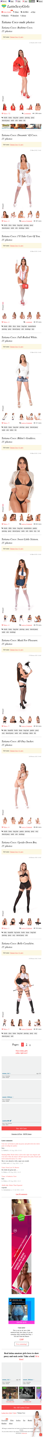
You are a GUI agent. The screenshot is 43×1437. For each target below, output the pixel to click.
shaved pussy (6, 120)
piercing (27, 118)
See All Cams (21, 1128)
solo (16, 120)
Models (6, 15)
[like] (2, 113)
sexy (3, 733)
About (24, 15)
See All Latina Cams (21, 1407)
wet (39, 531)
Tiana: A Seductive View (9, 1176)
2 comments (27, 113)
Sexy (3, 1148)
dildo (10, 326)
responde (4, 1187)
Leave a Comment (26, 221)
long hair (15, 118)
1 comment (28, 322)
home (10, 118)
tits (24, 120)
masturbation (32, 326)
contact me (24, 1433)
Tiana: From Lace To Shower (10, 1167)
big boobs (17, 932)
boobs (5, 118)
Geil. (3, 1179)
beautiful (10, 730)
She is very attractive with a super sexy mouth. (15, 1161)
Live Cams (7, 12)
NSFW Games (27, 1134)
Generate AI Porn (17, 1134)
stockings (21, 228)
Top (34, 12)
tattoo (20, 120)
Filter (17, 12)
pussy (32, 118)
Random (16, 15)
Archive (26, 12)
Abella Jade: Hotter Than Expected (12, 1185)
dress (10, 225)
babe (5, 730)
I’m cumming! (21, 1344)
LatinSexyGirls (18, 6)
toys (33, 329)
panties (22, 118)
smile (12, 120)
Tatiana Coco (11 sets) (16, 37)
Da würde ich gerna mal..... (10, 1170)
